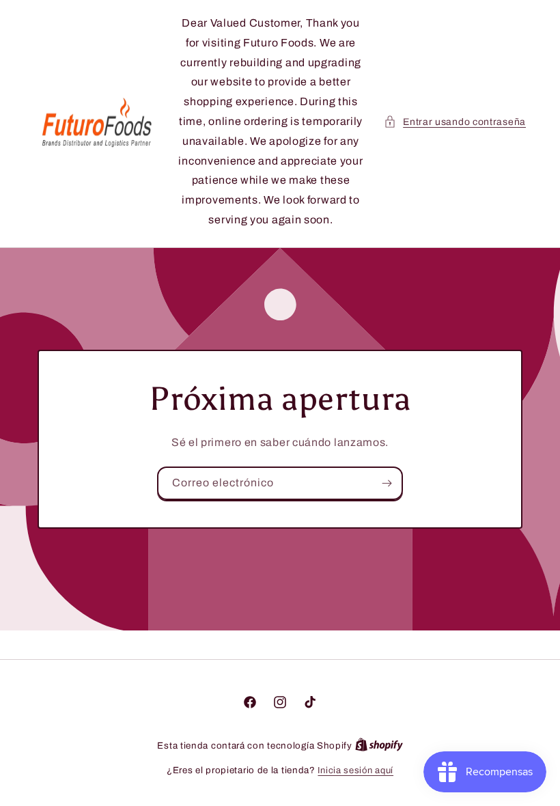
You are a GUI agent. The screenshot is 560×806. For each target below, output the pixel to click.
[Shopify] (379, 746)
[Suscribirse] (387, 483)
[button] (455, 121)
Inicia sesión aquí (355, 770)
